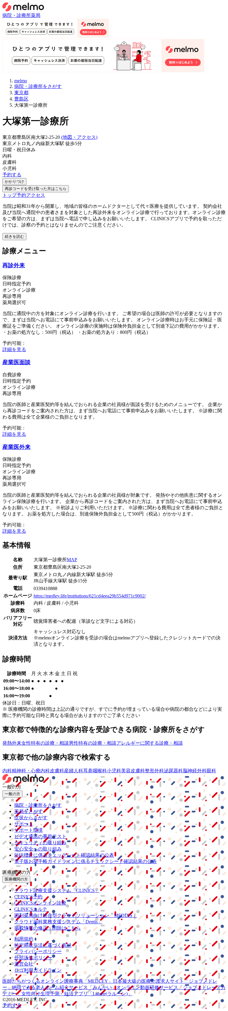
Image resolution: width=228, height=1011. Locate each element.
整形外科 (154, 770)
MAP (72, 559)
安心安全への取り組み (38, 848)
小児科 (114, 770)
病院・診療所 (16, 15)
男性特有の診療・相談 (92, 743)
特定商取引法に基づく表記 (42, 945)
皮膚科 (57, 770)
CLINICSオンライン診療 (40, 902)
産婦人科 (73, 770)
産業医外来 (16, 447)
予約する (11, 174)
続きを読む (14, 236)
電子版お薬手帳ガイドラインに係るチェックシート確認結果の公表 (85, 861)
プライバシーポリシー (38, 951)
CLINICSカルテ (30, 909)
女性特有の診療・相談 (45, 743)
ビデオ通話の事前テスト (40, 836)
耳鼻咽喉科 (95, 770)
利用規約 (23, 938)
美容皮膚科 (133, 770)
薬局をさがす (28, 811)
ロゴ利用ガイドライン (38, 970)
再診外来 (13, 265)
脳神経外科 (195, 770)
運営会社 (23, 963)
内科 (7, 770)
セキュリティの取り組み (40, 842)
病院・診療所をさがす (38, 805)
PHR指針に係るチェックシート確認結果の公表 (64, 855)
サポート (23, 823)
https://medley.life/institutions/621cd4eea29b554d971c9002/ (90, 595)
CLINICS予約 (28, 896)
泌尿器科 (173, 770)
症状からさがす (31, 817)
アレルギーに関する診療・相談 (149, 743)
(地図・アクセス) (79, 137)
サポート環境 (28, 830)
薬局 (35, 15)
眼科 (211, 770)
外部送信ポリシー (33, 957)
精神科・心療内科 (31, 770)
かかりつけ (14, 181)
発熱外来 (11, 743)
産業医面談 (16, 362)
